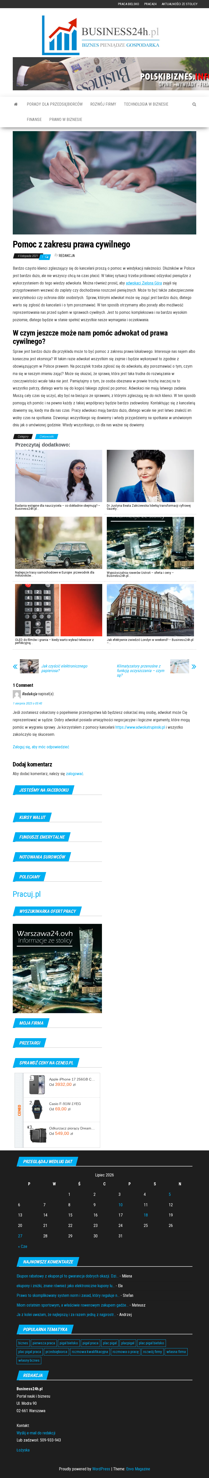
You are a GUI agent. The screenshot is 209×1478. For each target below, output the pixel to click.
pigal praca (90, 1343)
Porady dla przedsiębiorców (55, 104)
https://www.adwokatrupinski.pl (140, 727)
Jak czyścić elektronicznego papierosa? (64, 668)
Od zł (62, 1084)
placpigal (127, 1343)
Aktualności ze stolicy (180, 4)
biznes (23, 1343)
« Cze (22, 1246)
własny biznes (29, 1360)
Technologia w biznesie (146, 104)
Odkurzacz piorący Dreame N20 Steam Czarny (72, 1128)
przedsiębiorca (56, 1351)
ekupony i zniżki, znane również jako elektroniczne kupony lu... (66, 1285)
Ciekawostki (47, 436)
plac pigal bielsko (151, 1343)
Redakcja (67, 256)
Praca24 (150, 4)
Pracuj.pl (27, 894)
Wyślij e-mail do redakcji (36, 1433)
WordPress (101, 1469)
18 (146, 1215)
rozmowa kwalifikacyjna (90, 1351)
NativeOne (104, 652)
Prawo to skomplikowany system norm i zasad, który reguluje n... (68, 1295)
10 (121, 1204)
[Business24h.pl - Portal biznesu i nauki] (104, 35)
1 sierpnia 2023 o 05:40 (27, 703)
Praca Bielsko (128, 4)
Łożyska (23, 1450)
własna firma (176, 1351)
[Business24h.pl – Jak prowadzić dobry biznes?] (16, 104)
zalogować (74, 773)
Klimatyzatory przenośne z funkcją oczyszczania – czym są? (140, 671)
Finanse (34, 119)
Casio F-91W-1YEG (65, 1104)
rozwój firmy (152, 1351)
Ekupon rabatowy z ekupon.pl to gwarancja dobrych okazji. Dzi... (68, 1276)
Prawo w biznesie (65, 119)
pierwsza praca (44, 1343)
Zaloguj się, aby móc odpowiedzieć (41, 746)
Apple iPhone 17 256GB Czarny (72, 1079)
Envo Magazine (138, 1469)
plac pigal (110, 1343)
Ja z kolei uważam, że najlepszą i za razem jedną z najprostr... (66, 1314)
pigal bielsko (69, 1343)
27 (20, 1236)
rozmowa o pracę (126, 1351)
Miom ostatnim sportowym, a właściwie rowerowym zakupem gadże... (72, 1305)
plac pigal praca (29, 1351)
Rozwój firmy (103, 104)
